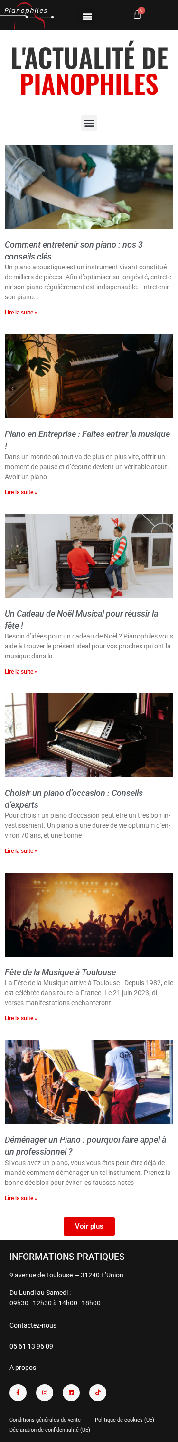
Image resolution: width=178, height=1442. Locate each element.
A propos (22, 1367)
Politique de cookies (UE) (124, 1420)
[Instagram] (44, 1392)
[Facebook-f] (18, 1392)
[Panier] (137, 14)
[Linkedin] (71, 1392)
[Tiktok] (97, 1392)
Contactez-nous (32, 1325)
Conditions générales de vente (45, 1420)
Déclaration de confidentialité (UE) (49, 1430)
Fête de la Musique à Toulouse (60, 972)
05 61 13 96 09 (31, 1346)
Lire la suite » (21, 312)
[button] (87, 16)
